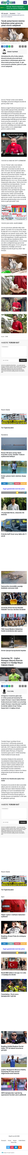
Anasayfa (5, 13)
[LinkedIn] (7, 46)
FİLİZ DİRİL (10, 691)
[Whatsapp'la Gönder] (9, 46)
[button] (20, 46)
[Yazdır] (12, 46)
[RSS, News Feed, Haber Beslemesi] (20, 1147)
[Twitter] (5, 46)
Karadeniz (12, 13)
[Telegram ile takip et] (16, 1147)
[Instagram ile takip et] (12, 1147)
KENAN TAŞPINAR (12, 51)
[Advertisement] (14, 83)
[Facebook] (2, 46)
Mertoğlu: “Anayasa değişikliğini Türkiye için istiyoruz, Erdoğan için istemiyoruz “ (15, 8)
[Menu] (25, 2)
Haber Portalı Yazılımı (9, 1152)
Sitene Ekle (13, 1142)
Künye (9, 1140)
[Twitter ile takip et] (8, 1147)
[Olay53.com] (8, 2)
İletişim (15, 1140)
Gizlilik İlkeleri (22, 1140)
